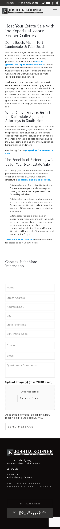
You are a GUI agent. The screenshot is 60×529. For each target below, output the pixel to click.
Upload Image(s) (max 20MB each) (28, 382)
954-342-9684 (13, 468)
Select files (29, 398)
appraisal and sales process (33, 179)
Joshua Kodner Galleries (19, 239)
